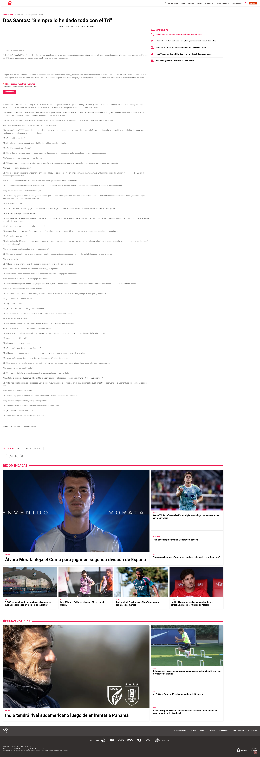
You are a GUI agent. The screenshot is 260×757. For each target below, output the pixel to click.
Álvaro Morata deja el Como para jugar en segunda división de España (75, 559)
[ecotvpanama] (130, 742)
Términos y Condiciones (11, 746)
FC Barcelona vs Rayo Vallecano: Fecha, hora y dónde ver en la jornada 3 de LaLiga (186, 41)
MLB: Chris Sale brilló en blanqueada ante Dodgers (178, 694)
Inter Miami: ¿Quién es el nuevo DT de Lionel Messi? (175, 61)
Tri (46, 448)
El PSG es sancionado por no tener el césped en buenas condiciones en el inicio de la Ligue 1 (28, 603)
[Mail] (22, 456)
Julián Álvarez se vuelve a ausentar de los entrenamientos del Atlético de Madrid (191, 603)
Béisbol (191, 3)
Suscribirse (10, 92)
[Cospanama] (121, 742)
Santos (28, 448)
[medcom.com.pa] (165, 742)
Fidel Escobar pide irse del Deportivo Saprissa (175, 539)
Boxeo (199, 3)
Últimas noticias (171, 3)
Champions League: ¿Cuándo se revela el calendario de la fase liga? (186, 557)
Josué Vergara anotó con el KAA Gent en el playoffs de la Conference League (184, 54)
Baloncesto (208, 3)
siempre (37, 448)
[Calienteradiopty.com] (147, 742)
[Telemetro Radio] (156, 742)
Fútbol (182, 3)
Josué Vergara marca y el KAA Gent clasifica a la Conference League (181, 47)
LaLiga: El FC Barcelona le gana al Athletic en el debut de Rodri (179, 34)
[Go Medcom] (94, 742)
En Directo (253, 3)
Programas (236, 3)
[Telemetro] (103, 742)
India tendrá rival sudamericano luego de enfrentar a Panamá (67, 715)
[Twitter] (11, 456)
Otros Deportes (223, 3)
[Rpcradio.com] (138, 742)
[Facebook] (5, 456)
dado (19, 448)
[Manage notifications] (255, 752)
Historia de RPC (26, 746)
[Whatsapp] (16, 456)
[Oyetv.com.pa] (112, 742)
